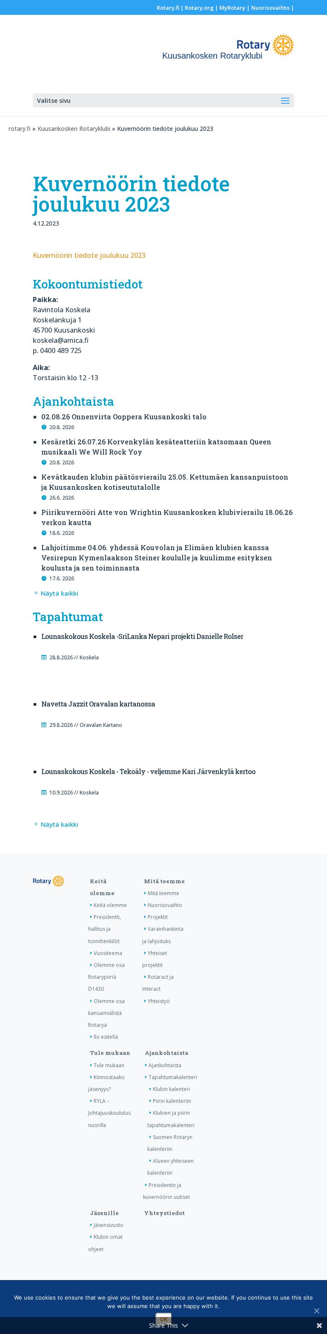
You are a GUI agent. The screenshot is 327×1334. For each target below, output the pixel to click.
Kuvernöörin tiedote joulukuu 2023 (89, 255)
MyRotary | (235, 7)
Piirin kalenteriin (172, 1101)
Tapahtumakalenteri (173, 1077)
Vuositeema (108, 953)
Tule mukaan (110, 1053)
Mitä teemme (164, 881)
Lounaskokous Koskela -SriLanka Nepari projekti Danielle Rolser (142, 636)
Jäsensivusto (108, 1225)
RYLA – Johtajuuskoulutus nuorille (109, 1112)
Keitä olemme (110, 905)
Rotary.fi (168, 7)
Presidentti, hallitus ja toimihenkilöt (104, 928)
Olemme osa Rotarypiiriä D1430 (106, 976)
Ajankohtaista (166, 1053)
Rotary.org (199, 7)
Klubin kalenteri (171, 1089)
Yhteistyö (159, 1001)
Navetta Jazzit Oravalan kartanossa (98, 703)
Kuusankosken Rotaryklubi (73, 128)
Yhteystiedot (164, 1213)
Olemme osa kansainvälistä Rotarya (106, 1013)
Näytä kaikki (59, 593)
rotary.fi (20, 128)
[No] (316, 1310)
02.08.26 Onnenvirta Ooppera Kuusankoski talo (124, 416)
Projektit (158, 917)
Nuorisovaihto (270, 7)
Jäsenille (104, 1213)
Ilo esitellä (106, 1036)
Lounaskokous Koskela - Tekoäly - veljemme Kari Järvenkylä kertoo (148, 771)
